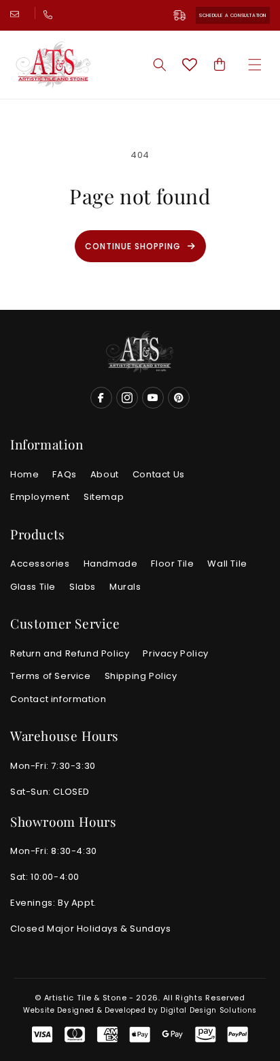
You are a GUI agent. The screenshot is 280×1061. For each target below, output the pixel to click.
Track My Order (184, 15)
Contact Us (159, 474)
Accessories (40, 563)
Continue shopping (133, 246)
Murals (125, 586)
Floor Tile (172, 563)
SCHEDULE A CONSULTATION (232, 15)
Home (24, 474)
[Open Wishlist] (190, 65)
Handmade (111, 563)
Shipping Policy (141, 675)
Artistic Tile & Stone (85, 997)
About (104, 474)
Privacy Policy (175, 653)
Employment (40, 496)
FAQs (64, 474)
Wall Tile (227, 563)
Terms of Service (50, 675)
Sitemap (104, 496)
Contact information (58, 699)
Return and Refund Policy (69, 653)
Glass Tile (33, 586)
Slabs (82, 586)
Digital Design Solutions (208, 1010)
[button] (255, 65)
